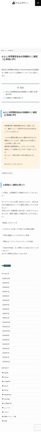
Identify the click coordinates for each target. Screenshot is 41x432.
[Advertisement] (20, 27)
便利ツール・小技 (10, 416)
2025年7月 (5, 291)
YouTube (7, 399)
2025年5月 (5, 300)
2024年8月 (5, 335)
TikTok (6, 390)
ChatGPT (7, 381)
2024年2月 (5, 353)
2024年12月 (6, 322)
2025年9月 (5, 283)
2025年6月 (5, 296)
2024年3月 (5, 348)
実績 (5, 421)
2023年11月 (6, 361)
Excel (6, 386)
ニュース (7, 408)
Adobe (6, 373)
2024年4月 (5, 344)
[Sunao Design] (20, 3)
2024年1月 (5, 357)
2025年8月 (5, 287)
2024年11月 (6, 326)
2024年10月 (6, 331)
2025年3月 (5, 309)
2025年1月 (5, 318)
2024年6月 (5, 340)
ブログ (6, 412)
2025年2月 (5, 313)
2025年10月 (6, 278)
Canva (6, 377)
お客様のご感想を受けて (14, 98)
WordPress (8, 394)
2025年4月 (5, 305)
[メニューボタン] (38, 3)
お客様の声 (7, 265)
